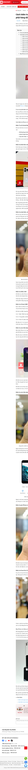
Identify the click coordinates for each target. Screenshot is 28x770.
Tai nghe (11, 764)
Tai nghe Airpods (17, 764)
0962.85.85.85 (14, 745)
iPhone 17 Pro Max (12, 761)
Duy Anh (19, 20)
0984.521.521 (13, 750)
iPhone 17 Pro (20, 761)
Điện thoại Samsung (16, 763)
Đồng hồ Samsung (4, 764)
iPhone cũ (22, 105)
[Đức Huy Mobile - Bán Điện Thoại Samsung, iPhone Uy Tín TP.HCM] (5, 2)
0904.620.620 (17, 748)
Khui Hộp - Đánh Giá (11, 6)
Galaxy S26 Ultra (3, 761)
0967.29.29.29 (21, 745)
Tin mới (3, 6)
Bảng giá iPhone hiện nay (5, 763)
